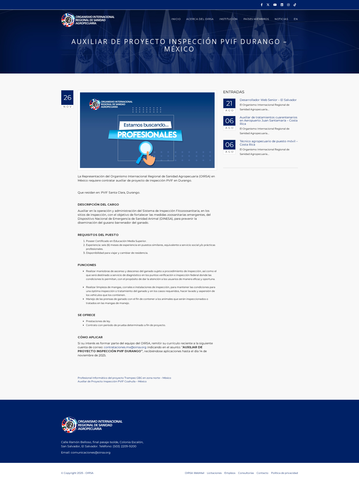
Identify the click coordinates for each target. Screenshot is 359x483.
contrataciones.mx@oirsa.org (125, 347)
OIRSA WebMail (194, 472)
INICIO (176, 19)
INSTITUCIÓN (228, 19)
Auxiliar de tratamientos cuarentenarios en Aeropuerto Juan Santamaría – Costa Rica (269, 120)
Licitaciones (214, 472)
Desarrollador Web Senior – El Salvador (268, 100)
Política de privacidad (284, 472)
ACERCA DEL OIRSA (200, 19)
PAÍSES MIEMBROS (256, 19)
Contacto (262, 472)
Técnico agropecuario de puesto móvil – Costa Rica (269, 142)
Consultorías (246, 472)
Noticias (281, 19)
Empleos (229, 472)
